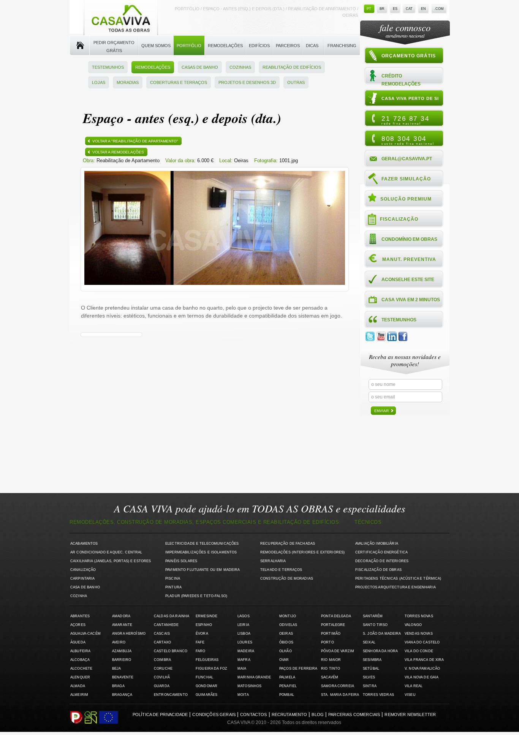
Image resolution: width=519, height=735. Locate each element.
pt (369, 9)
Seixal (369, 642)
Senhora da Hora (380, 651)
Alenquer (80, 677)
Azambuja (121, 651)
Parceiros (288, 45)
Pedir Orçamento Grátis (113, 46)
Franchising (342, 45)
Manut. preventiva (409, 259)
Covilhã (162, 677)
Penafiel (288, 686)
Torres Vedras (378, 695)
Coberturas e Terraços (178, 82)
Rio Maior (331, 660)
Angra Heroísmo (129, 633)
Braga (118, 686)
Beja (116, 668)
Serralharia (273, 561)
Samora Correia (337, 686)
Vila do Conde (419, 651)
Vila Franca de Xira (424, 660)
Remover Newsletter (410, 714)
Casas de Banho (200, 67)
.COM (439, 9)
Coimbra (162, 660)
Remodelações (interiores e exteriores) (302, 552)
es (395, 9)
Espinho (204, 625)
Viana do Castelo (422, 642)
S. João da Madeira (382, 633)
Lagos (243, 616)
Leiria (243, 625)
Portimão (330, 633)
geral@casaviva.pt (406, 158)
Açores (77, 625)
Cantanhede (166, 625)
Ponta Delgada (336, 616)
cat (409, 9)
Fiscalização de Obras (378, 570)
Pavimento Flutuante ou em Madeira (202, 570)
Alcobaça (80, 660)
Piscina (172, 578)
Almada (77, 686)
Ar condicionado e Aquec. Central (106, 552)
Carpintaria (82, 578)
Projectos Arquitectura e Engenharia (395, 587)
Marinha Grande (254, 677)
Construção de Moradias (286, 578)
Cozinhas (240, 67)
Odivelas (288, 625)
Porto (327, 642)
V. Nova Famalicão (422, 668)
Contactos (253, 714)
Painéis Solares (181, 561)
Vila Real (413, 686)
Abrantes (80, 616)
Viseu (410, 695)
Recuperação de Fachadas (287, 543)
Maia (242, 668)
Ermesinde (206, 616)
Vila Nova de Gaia (421, 677)
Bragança (122, 695)
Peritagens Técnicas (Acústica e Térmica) (398, 578)
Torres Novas (419, 616)
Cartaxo (162, 642)
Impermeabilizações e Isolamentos (201, 552)
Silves (369, 677)
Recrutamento (289, 714)
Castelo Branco (170, 651)
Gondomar (206, 686)
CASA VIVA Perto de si (410, 98)
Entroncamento (171, 695)
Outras (296, 82)
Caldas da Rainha (171, 616)
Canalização (83, 570)
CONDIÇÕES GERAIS (214, 714)
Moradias (128, 82)
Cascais (162, 633)
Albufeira (80, 651)
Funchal (204, 677)
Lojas (98, 82)
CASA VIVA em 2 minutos (410, 299)
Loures (244, 642)
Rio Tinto (330, 668)
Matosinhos (249, 686)
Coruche (163, 668)
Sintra (370, 686)
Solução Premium (406, 199)
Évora (202, 633)
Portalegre (333, 625)
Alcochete (81, 668)
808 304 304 (407, 140)
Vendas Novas (419, 633)
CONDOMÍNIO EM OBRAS (409, 239)
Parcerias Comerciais (354, 714)
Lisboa (243, 633)
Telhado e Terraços (281, 570)
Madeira (245, 651)
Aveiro (118, 642)
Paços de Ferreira (298, 668)
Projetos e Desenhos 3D (247, 82)
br (382, 9)
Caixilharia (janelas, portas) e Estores (110, 561)
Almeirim (79, 695)
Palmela (287, 677)
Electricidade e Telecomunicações (202, 543)
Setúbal (371, 668)
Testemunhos (108, 67)
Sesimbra (372, 660)
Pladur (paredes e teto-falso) (196, 596)
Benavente (122, 677)
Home (80, 45)
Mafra (243, 660)
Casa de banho (85, 587)
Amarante (122, 625)
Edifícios (259, 45)
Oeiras (286, 633)
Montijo (287, 616)
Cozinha (78, 596)
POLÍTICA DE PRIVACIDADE (160, 714)
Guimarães (206, 695)
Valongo (413, 625)
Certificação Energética (381, 552)
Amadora (121, 616)
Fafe (200, 642)
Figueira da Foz (211, 668)
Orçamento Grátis (408, 56)
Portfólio (189, 45)
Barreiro (121, 660)
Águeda (77, 642)
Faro (201, 651)
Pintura (173, 587)
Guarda (161, 686)
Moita (243, 695)
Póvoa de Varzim (337, 651)
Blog (318, 714)
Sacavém (329, 677)
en (423, 9)
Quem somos (156, 45)
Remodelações (225, 45)
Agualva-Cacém (85, 633)
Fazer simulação (406, 179)
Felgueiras (207, 660)
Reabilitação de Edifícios (292, 67)
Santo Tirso (375, 625)
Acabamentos (84, 543)
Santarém (373, 616)
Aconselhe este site (407, 279)
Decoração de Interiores (381, 561)
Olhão (285, 651)
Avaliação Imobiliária (376, 543)
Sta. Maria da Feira (340, 695)
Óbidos (286, 642)
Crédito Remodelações (401, 79)
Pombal (286, 695)
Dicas (312, 45)
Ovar (284, 660)
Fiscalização (399, 219)
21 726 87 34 (405, 120)
